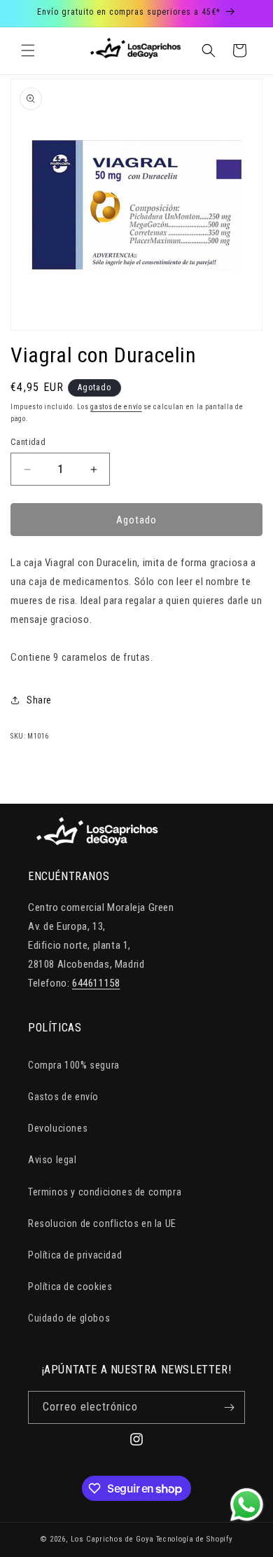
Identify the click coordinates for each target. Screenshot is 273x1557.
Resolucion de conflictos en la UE (102, 1223)
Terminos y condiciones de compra (104, 1192)
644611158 (96, 983)
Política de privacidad (75, 1255)
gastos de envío (116, 407)
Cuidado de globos (69, 1318)
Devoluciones (58, 1128)
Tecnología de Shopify (194, 1539)
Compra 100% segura (74, 1065)
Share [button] (39, 700)
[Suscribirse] (229, 1407)
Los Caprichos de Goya (112, 1539)
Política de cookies (70, 1286)
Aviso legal (52, 1159)
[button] (28, 50)
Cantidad (28, 442)
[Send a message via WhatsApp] (246, 1505)
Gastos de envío (63, 1096)
